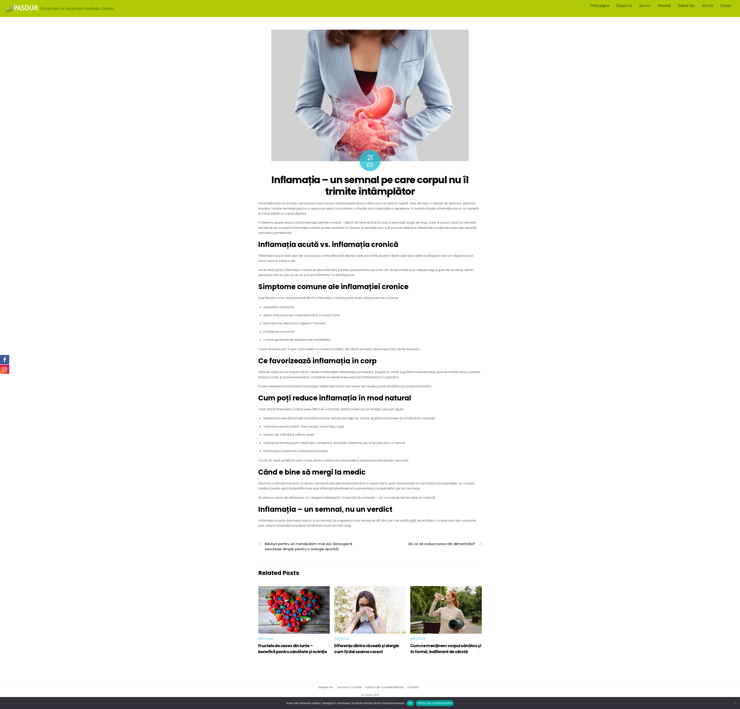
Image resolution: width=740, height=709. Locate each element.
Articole (707, 5)
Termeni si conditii (349, 687)
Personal (664, 5)
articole (265, 638)
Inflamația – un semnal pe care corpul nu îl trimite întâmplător (369, 185)
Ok (410, 703)
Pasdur (368, 695)
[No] (735, 703)
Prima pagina (599, 5)
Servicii (645, 5)
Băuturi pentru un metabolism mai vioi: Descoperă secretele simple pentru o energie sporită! (308, 546)
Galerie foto (686, 5)
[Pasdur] (21, 11)
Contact (725, 5)
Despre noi (624, 5)
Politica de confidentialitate (384, 687)
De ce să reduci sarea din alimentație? (441, 543)
